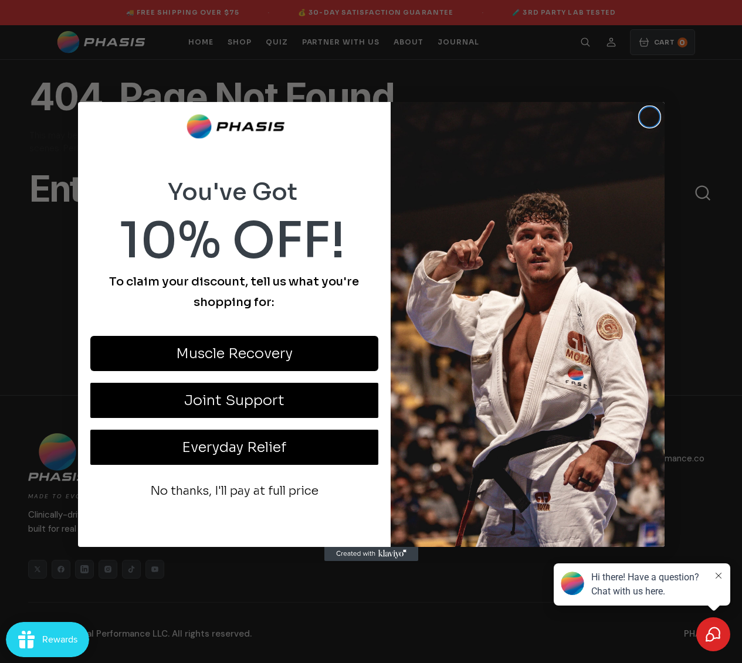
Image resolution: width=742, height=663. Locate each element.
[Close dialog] (649, 117)
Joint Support (234, 400)
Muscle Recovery (234, 353)
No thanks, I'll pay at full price (234, 491)
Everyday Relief (234, 447)
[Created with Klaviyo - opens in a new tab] (371, 554)
